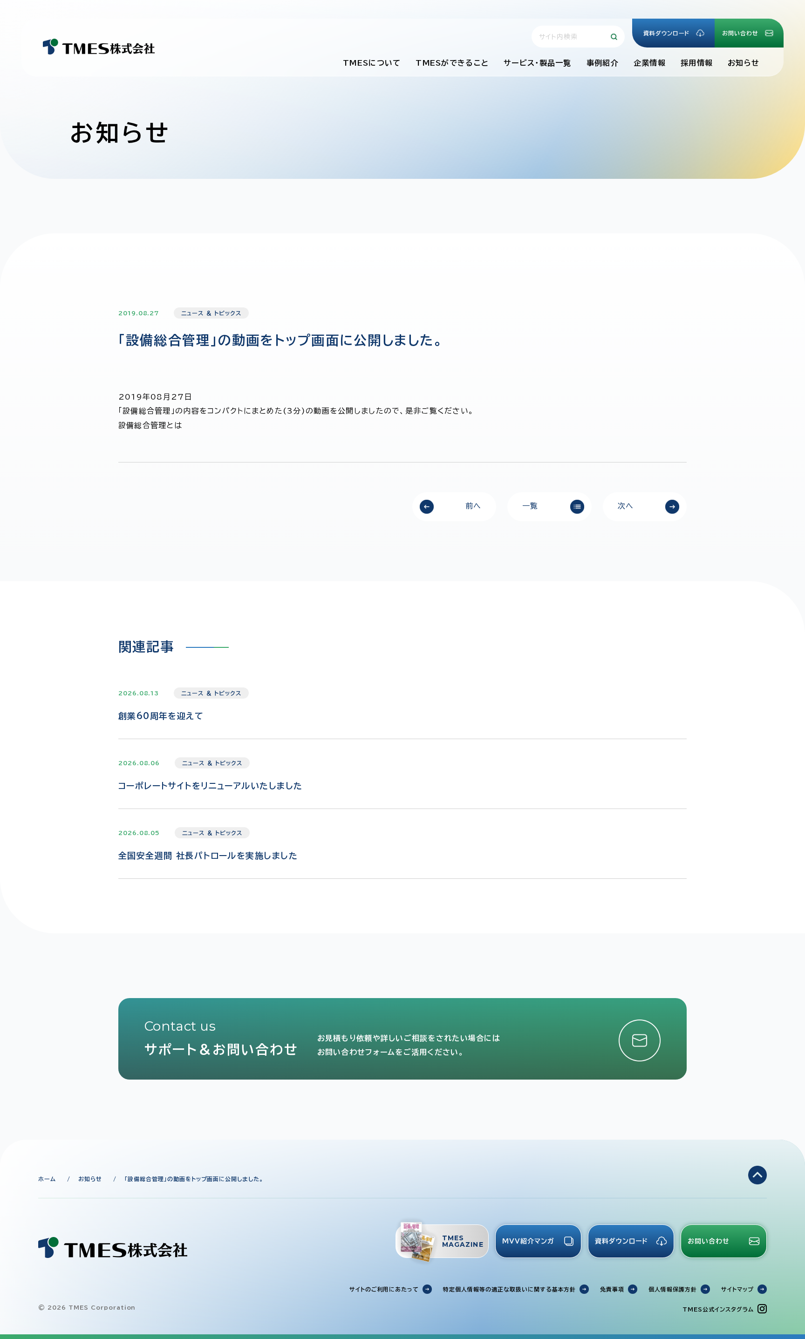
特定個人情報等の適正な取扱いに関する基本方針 (509, 1289)
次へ (626, 506)
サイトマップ (737, 1289)
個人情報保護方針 (672, 1289)
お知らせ (743, 63)
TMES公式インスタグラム (717, 1309)
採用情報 (697, 63)
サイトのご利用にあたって (384, 1289)
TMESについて (372, 63)
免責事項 (612, 1289)
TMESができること (452, 63)
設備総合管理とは (150, 425)
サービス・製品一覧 (538, 63)
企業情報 (650, 63)
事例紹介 (603, 63)
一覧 (530, 506)
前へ (473, 506)
